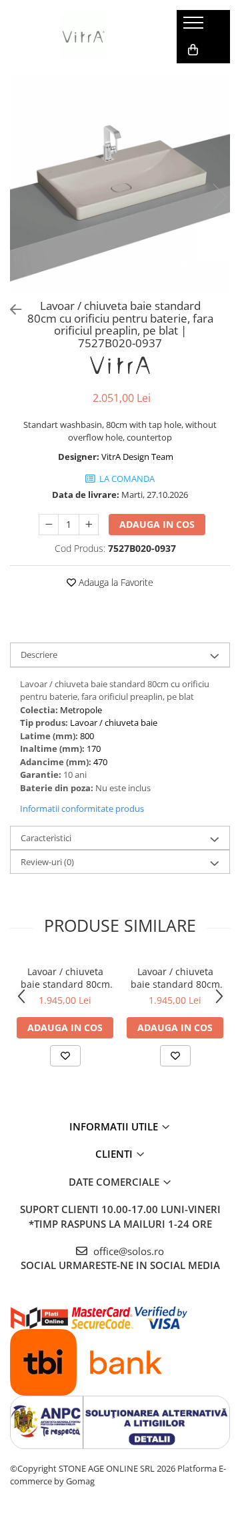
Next (219, 197)
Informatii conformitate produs (82, 808)
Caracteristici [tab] (46, 838)
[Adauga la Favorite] (65, 1055)
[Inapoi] (10, 310)
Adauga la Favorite (114, 582)
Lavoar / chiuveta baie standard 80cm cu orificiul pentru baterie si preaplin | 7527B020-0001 (65, 977)
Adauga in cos (157, 524)
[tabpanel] (120, 183)
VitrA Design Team (137, 457)
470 (100, 762)
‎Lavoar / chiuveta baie (113, 723)
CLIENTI (115, 1153)
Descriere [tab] (39, 655)
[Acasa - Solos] (83, 36)
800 (87, 736)
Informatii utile (115, 1126)
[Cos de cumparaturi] (193, 50)
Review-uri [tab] (47, 862)
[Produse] (195, 27)
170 (94, 749)
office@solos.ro (127, 1251)
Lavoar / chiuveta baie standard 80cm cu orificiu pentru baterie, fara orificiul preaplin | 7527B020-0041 (175, 977)
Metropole (81, 710)
